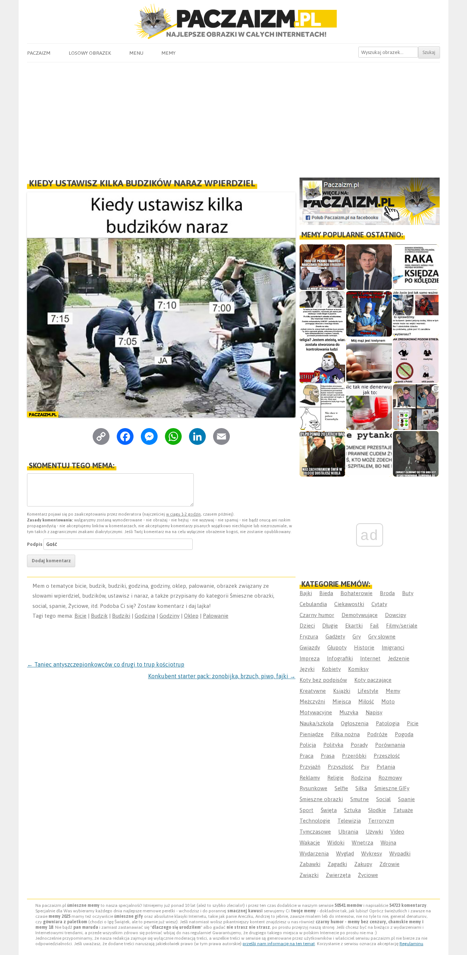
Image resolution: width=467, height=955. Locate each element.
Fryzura (309, 636)
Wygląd (345, 853)
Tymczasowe (315, 831)
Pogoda (404, 734)
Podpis (34, 544)
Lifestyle (368, 691)
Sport (306, 810)
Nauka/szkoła (316, 723)
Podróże (377, 734)
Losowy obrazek (90, 53)
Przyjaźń (310, 767)
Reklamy (310, 778)
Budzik (99, 616)
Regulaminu (411, 943)
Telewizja (349, 821)
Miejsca (341, 701)
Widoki (335, 842)
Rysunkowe (313, 788)
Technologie (315, 821)
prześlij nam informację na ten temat (279, 943)
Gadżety (335, 636)
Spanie (406, 799)
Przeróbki (354, 756)
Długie (330, 625)
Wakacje (310, 842)
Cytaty (379, 604)
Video (397, 831)
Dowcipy (395, 615)
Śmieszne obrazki (321, 799)
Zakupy (363, 864)
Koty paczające (372, 680)
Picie (412, 723)
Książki (341, 691)
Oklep (191, 616)
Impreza (310, 658)
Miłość (366, 701)
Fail (374, 625)
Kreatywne (313, 691)
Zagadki (337, 864)
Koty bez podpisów (323, 680)
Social (383, 799)
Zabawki (310, 864)
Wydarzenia (314, 853)
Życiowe (368, 875)
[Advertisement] (233, 117)
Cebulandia (313, 604)
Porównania (390, 745)
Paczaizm (38, 53)
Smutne (359, 799)
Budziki (121, 616)
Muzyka (348, 712)
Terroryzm (381, 821)
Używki (374, 831)
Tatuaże (403, 810)
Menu (136, 53)
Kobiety (331, 669)
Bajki (306, 593)
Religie (335, 778)
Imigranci (393, 647)
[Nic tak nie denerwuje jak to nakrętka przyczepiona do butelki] (369, 407)
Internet (370, 658)
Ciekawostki (349, 604)
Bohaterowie (356, 593)
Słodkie (377, 810)
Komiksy (358, 669)
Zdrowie (389, 864)
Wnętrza (362, 842)
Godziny (169, 616)
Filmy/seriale (401, 625)
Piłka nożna (345, 734)
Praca (306, 756)
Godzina (145, 616)
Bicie (80, 616)
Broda (387, 593)
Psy (365, 767)
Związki (309, 875)
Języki (307, 669)
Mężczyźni (312, 701)
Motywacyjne (316, 712)
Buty (407, 593)
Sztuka (352, 810)
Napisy (374, 712)
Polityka (333, 745)
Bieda (326, 593)
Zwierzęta (338, 875)
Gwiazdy (310, 647)
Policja (308, 745)
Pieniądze (312, 734)
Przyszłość (341, 767)
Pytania (386, 767)
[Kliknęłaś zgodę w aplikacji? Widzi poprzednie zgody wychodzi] (416, 407)
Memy (168, 53)
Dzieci (307, 625)
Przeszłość (387, 756)
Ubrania (348, 831)
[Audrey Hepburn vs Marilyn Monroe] (322, 314)
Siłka (361, 788)
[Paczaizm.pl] (233, 21)
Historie (364, 647)
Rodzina (361, 778)
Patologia (388, 723)
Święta (329, 810)
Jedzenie (398, 658)
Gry (356, 636)
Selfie (341, 788)
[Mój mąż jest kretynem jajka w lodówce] (369, 360)
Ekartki (354, 625)
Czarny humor (317, 615)
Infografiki (340, 658)
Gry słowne (381, 636)
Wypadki (399, 853)
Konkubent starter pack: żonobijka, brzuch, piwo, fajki (222, 676)
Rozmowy (390, 778)
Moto (388, 701)
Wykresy (371, 853)
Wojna (388, 842)
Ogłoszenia (354, 723)
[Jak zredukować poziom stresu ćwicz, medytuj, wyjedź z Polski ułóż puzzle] (416, 360)
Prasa (328, 756)
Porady (359, 745)
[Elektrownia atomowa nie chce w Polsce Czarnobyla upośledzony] (322, 407)
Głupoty (337, 647)
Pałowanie (215, 616)
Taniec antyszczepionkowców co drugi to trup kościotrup (105, 664)
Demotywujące (359, 615)
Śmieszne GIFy (391, 788)
